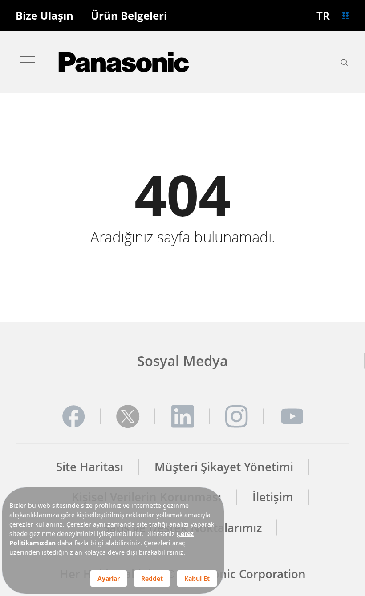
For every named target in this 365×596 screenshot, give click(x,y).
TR (323, 15)
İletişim (272, 497)
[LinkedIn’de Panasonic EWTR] (182, 416)
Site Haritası (89, 466)
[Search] (344, 62)
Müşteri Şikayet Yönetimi (223, 466)
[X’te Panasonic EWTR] (127, 416)
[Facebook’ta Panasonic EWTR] (73, 416)
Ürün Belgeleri (129, 16)
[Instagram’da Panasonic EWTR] (236, 416)
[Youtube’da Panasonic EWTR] (291, 416)
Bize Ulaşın (44, 16)
